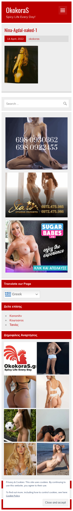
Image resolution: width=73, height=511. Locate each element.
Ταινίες (14, 325)
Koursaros (17, 320)
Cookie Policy (13, 495)
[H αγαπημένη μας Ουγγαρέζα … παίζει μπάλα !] (20, 425)
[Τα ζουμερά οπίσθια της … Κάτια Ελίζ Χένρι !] (20, 392)
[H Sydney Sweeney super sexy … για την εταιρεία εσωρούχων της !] (20, 459)
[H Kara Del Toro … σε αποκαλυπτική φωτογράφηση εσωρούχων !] (53, 392)
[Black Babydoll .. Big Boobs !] (53, 425)
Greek (16, 294)
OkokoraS (17, 10)
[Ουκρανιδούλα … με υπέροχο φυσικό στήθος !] (53, 459)
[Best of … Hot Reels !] (20, 358)
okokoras (34, 38)
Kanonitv (16, 316)
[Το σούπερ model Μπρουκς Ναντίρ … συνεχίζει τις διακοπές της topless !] (53, 358)
